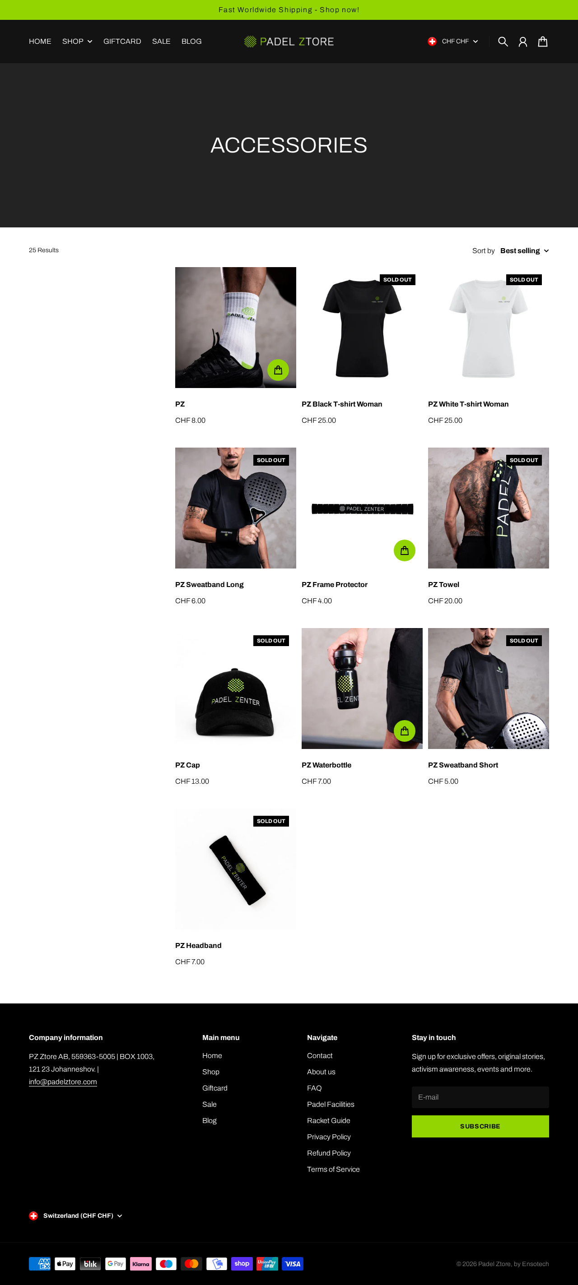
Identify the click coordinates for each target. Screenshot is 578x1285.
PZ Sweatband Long (209, 584)
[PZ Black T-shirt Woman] (362, 327)
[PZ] (235, 327)
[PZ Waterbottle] (362, 688)
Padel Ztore (494, 1264)
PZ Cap (187, 765)
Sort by (483, 250)
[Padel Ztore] (289, 41)
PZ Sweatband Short (463, 765)
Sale (209, 1104)
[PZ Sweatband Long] (235, 508)
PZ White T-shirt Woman (468, 404)
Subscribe (480, 1126)
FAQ (314, 1088)
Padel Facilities (330, 1104)
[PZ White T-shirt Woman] (488, 327)
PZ (180, 404)
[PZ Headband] (235, 869)
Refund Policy (329, 1153)
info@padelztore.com (63, 1082)
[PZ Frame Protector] (362, 508)
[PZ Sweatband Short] (488, 688)
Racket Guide (328, 1120)
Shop (73, 41)
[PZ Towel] (488, 508)
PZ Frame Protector (335, 584)
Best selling (520, 250)
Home (212, 1055)
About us (321, 1072)
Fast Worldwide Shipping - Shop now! (289, 10)
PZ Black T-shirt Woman (342, 404)
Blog (209, 1120)
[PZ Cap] (235, 688)
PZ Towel (443, 584)
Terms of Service (333, 1169)
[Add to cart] (278, 370)
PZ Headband (198, 945)
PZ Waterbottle (326, 765)
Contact (320, 1055)
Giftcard (215, 1088)
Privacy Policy (329, 1137)
